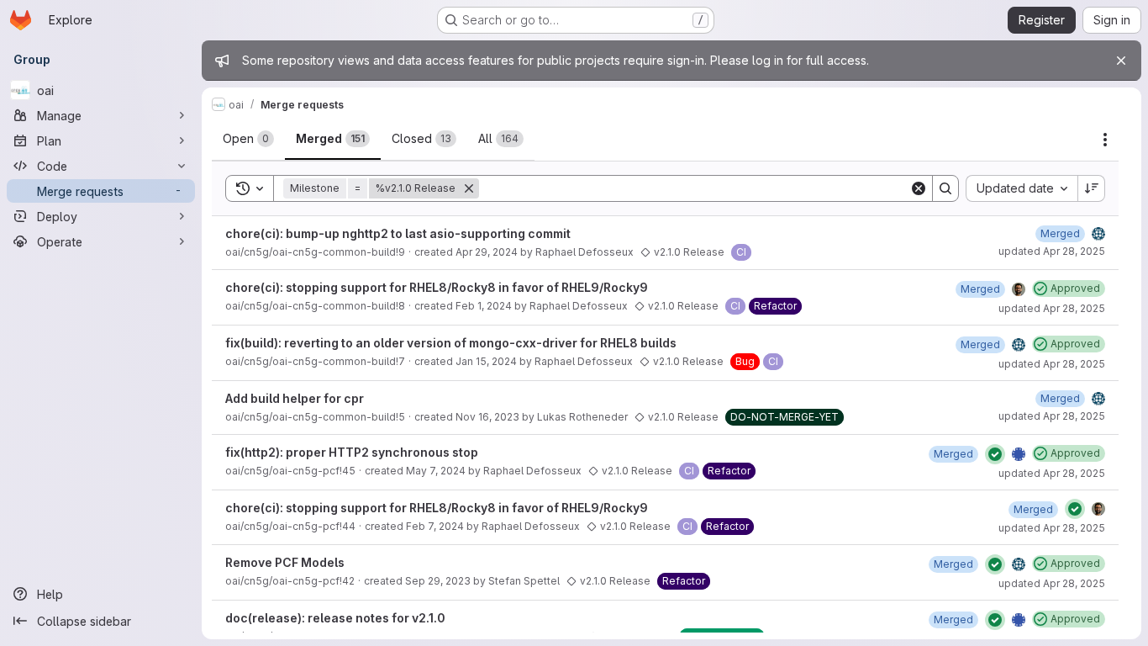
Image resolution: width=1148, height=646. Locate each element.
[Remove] (469, 188)
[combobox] (1021, 188)
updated (1051, 251)
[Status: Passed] (995, 454)
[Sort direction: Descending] (1091, 188)
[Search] (945, 188)
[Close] (1121, 60)
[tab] (248, 139)
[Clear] (918, 188)
